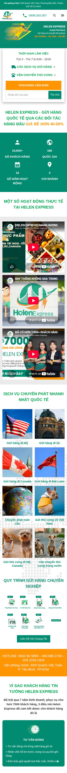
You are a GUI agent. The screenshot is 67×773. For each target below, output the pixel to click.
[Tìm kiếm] (54, 15)
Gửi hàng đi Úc (49, 443)
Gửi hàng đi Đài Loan (49, 481)
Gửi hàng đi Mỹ (17, 443)
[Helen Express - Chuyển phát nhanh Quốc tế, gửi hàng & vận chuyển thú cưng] (7, 15)
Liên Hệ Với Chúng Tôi (33, 638)
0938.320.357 (38, 15)
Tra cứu (54, 94)
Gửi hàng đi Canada (17, 481)
